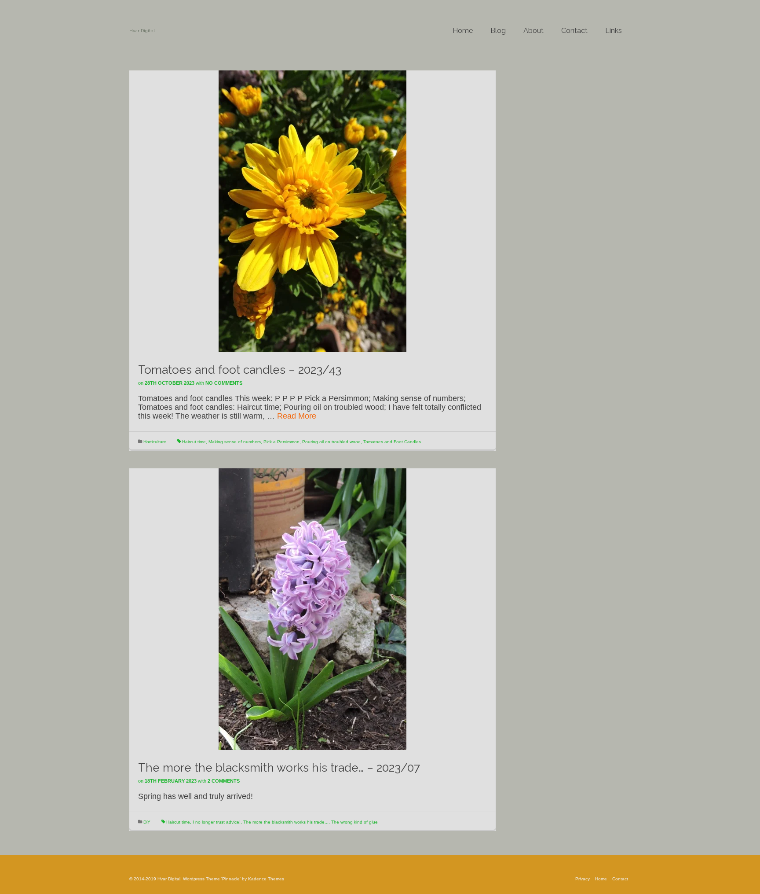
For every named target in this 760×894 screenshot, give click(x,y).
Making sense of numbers (234, 441)
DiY (146, 822)
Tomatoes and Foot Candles (392, 441)
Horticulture (154, 441)
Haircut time (194, 441)
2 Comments (224, 781)
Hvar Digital (142, 30)
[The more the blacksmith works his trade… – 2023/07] (312, 608)
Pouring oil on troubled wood (331, 441)
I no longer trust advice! (217, 822)
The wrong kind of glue (354, 822)
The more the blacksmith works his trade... (286, 822)
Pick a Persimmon (281, 441)
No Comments (223, 383)
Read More (296, 416)
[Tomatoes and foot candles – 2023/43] (312, 210)
